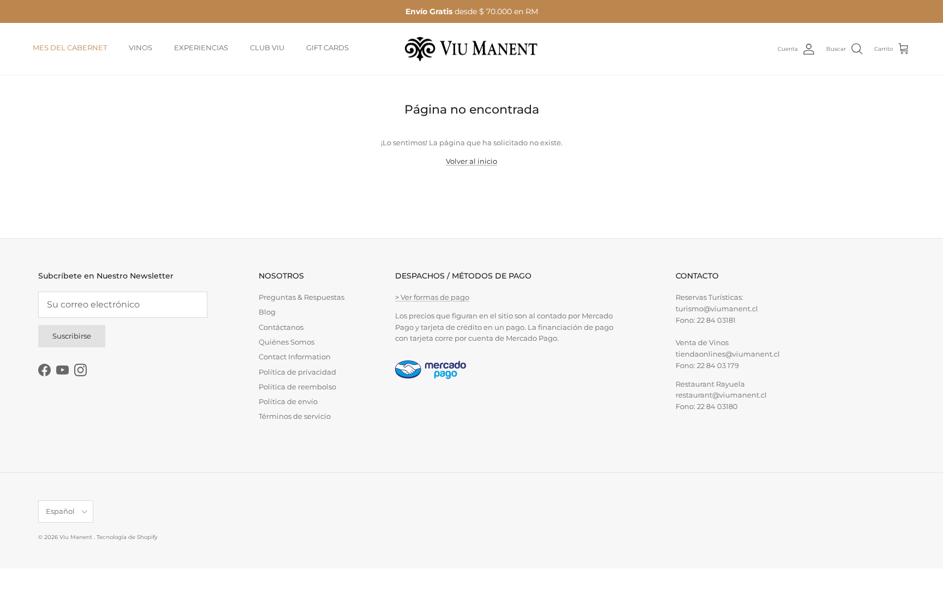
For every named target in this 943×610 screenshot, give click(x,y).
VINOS (140, 47)
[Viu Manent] (471, 49)
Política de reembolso (297, 386)
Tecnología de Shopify (127, 537)
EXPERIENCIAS (201, 47)
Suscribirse (71, 335)
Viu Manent (76, 537)
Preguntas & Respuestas (301, 297)
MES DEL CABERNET (70, 47)
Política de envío (288, 401)
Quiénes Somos (286, 341)
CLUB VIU (267, 47)
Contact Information (295, 356)
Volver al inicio (471, 161)
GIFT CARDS (327, 47)
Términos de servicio (295, 416)
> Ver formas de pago (432, 297)
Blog (267, 311)
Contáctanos (281, 327)
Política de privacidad (297, 372)
